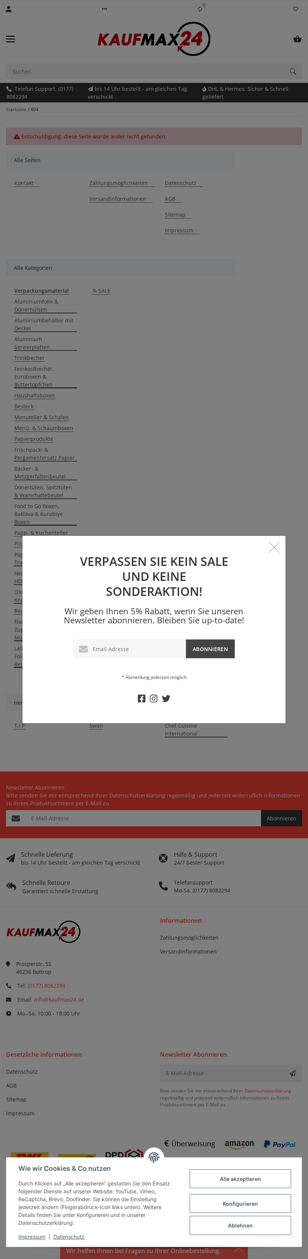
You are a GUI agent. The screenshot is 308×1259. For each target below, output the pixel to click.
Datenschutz (69, 1236)
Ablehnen (240, 1225)
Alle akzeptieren (240, 1179)
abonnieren (210, 649)
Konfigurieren (240, 1203)
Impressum (31, 1236)
